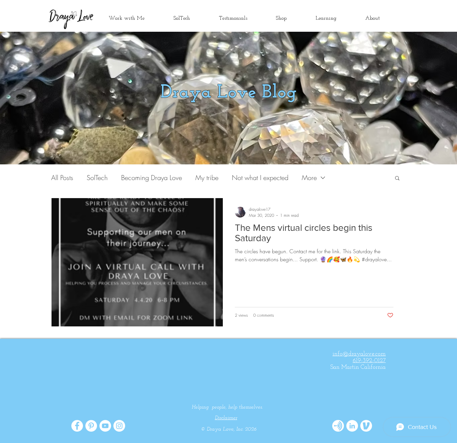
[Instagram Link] (119, 426)
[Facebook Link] (77, 426)
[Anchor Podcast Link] (338, 426)
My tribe (206, 177)
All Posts (62, 177)
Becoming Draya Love (151, 177)
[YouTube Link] (105, 426)
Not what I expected (260, 177)
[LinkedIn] (352, 426)
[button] (397, 178)
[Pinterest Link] (91, 426)
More (309, 177)
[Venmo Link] (366, 426)
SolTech (97, 177)
